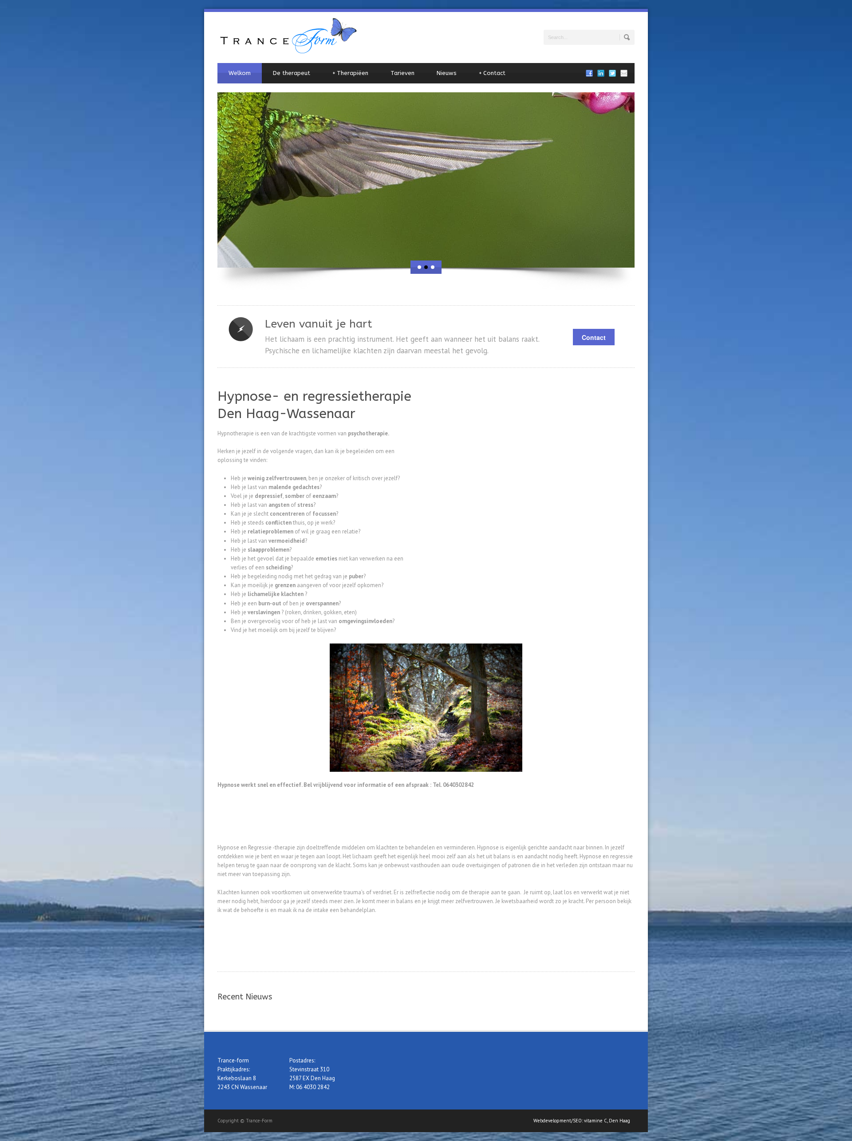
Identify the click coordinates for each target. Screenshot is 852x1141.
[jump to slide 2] (426, 267)
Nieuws (447, 73)
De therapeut (291, 73)
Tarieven (402, 73)
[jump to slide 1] (419, 267)
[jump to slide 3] (432, 267)
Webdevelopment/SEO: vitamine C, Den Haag (581, 1120)
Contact (492, 73)
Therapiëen (350, 73)
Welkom (240, 73)
